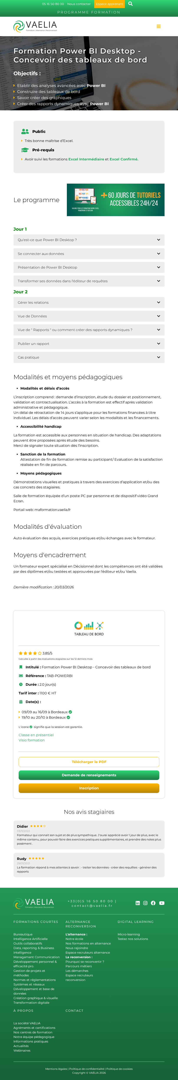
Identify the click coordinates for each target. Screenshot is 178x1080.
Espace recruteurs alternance (88, 952)
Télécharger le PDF (89, 762)
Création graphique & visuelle (35, 998)
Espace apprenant (109, 4)
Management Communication (36, 957)
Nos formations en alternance (88, 943)
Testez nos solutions (133, 939)
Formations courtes (35, 922)
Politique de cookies (119, 1068)
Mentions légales (56, 1068)
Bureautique (22, 934)
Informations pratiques (30, 1041)
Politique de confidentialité (86, 1068)
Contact (75, 1011)
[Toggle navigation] (159, 26)
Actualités (21, 1046)
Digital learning (136, 922)
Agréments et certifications (34, 1028)
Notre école (74, 939)
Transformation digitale (31, 1003)
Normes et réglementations (34, 980)
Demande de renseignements (89, 775)
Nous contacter (79, 4)
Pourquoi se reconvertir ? (85, 962)
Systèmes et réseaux (28, 984)
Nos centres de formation (32, 1032)
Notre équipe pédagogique (33, 1037)
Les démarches (77, 971)
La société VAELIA (26, 1023)
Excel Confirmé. (124, 159)
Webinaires (21, 1050)
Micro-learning (129, 934)
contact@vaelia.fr (92, 906)
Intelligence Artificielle (30, 939)
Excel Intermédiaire (86, 159)
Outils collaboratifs (27, 943)
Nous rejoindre (77, 948)
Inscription (89, 788)
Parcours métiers (79, 966)
